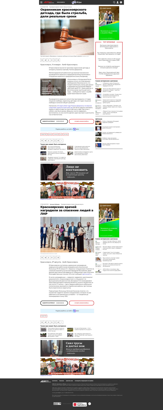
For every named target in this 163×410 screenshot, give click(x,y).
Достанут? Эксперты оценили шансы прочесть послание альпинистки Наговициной (112, 265)
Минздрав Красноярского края (48, 253)
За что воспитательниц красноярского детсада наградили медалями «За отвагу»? (57, 148)
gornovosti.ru (87, 274)
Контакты (54, 380)
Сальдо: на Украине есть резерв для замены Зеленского (111, 133)
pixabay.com (85, 56)
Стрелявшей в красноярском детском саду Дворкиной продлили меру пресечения (82, 148)
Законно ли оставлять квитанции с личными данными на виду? (109, 67)
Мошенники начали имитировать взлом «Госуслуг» (111, 127)
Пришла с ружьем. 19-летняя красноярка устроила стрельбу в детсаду (56, 153)
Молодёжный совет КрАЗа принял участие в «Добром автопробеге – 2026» (55, 335)
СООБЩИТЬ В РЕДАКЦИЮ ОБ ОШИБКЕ (84, 380)
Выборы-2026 (69, 380)
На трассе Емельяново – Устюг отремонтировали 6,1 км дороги (83, 329)
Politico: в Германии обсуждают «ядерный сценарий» (110, 122)
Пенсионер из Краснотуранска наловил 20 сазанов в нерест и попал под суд (56, 330)
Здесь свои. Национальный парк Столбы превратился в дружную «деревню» (109, 74)
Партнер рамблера (67, 403)
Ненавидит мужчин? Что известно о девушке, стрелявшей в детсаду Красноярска (57, 159)
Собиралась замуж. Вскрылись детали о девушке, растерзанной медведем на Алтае (111, 84)
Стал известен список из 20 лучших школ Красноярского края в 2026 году (109, 60)
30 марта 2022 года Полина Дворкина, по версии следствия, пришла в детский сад (70, 106)
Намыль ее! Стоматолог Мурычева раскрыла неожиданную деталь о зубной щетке (112, 101)
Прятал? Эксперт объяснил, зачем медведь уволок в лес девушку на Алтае (112, 242)
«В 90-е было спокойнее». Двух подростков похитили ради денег (112, 269)
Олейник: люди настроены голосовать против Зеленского (110, 139)
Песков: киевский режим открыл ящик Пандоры (111, 144)
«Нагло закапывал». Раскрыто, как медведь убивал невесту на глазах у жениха (112, 107)
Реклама (61, 380)
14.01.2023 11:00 (44, 7)
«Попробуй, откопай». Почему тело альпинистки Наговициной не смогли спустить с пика (112, 96)
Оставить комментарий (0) (82, 121)
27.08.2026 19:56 (44, 204)
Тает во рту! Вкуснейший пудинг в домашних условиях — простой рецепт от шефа (112, 90)
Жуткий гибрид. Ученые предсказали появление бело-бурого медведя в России (113, 248)
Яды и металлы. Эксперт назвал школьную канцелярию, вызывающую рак (111, 259)
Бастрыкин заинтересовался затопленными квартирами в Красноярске (109, 47)
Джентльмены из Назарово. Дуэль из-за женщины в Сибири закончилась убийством (84, 153)
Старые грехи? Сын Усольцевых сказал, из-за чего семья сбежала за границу (112, 254)
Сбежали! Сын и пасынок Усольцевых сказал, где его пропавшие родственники (113, 113)
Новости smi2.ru (46, 199)
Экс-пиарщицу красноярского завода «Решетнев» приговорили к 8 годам (109, 53)
